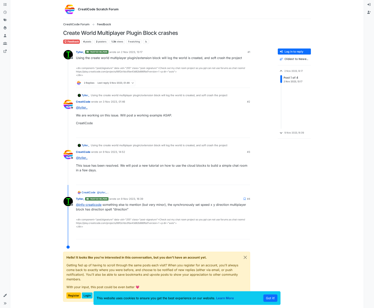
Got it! (270, 298)
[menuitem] (368, 5)
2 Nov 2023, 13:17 (131, 52)
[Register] (368, 12)
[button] (5, 295)
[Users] (5, 36)
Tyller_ (80, 52)
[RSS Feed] (146, 42)
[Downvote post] (246, 83)
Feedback (73, 41)
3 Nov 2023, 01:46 (114, 101)
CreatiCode (83, 101)
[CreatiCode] (5, 51)
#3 (248, 151)
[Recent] (5, 12)
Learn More (225, 298)
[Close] (245, 257)
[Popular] (5, 28)
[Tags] (5, 20)
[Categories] (5, 5)
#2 (248, 101)
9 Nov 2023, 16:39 (132, 198)
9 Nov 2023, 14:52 (114, 151)
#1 (249, 52)
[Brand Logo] (70, 9)
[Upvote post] (232, 83)
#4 (248, 198)
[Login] (368, 5)
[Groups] (5, 43)
